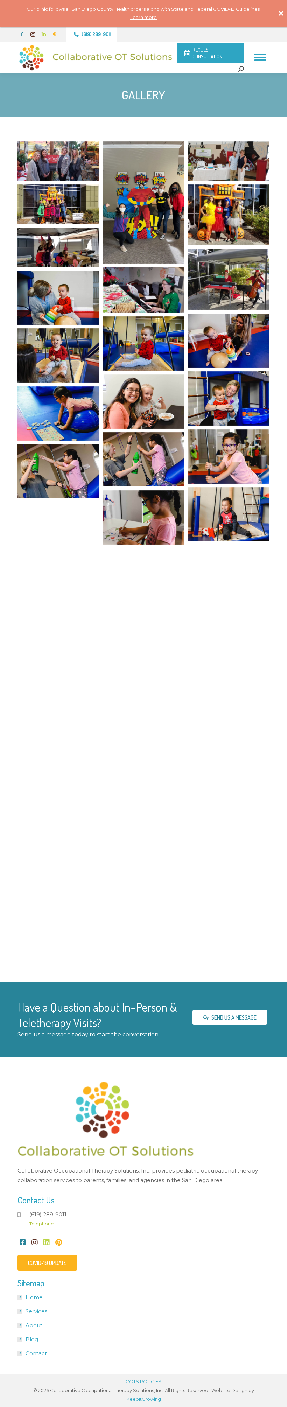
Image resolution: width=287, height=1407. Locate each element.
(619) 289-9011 (96, 34)
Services (36, 1311)
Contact (36, 1353)
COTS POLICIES (143, 1381)
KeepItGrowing (143, 1399)
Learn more (143, 17)
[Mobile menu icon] (260, 57)
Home (34, 1297)
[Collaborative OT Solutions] (58, 161)
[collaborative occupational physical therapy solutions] (228, 804)
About (34, 1325)
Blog (32, 1339)
